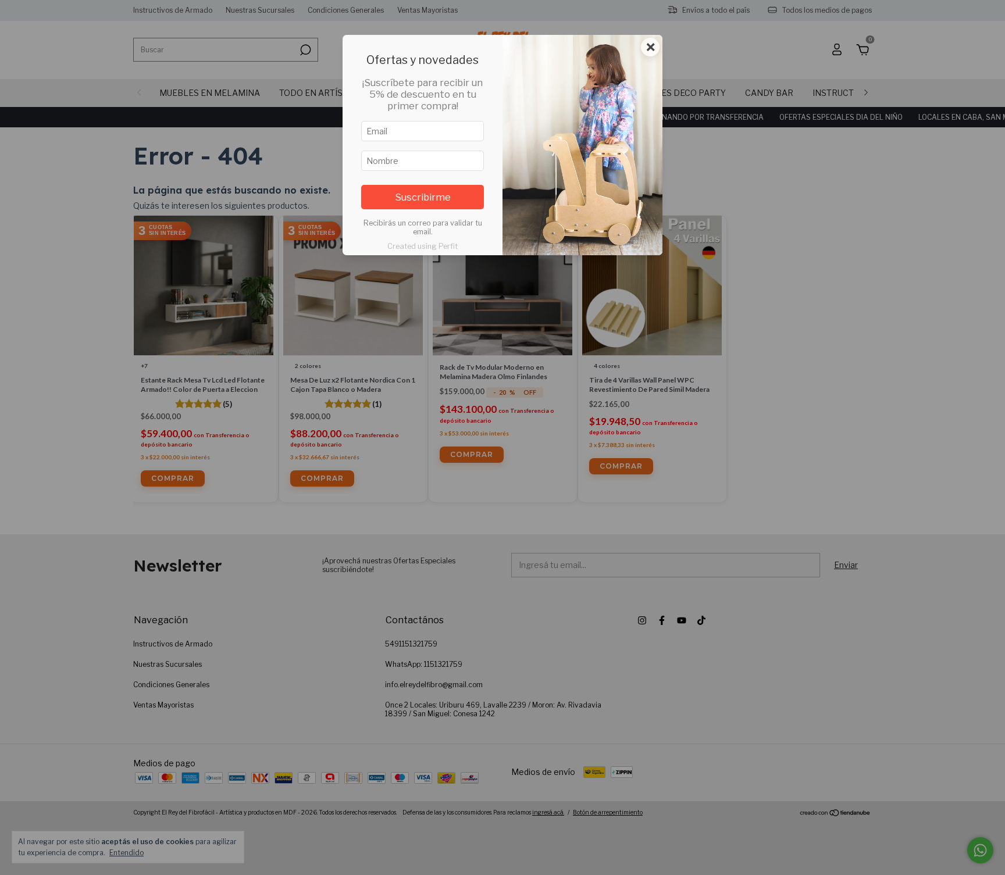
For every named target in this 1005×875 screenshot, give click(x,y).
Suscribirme (423, 197)
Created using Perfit (422, 246)
